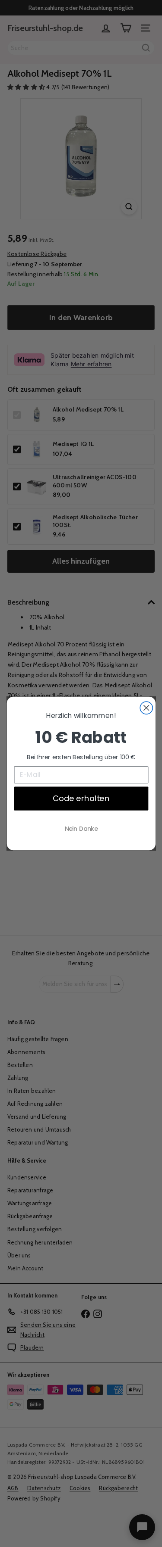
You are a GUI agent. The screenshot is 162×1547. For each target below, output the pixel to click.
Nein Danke (81, 829)
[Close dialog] (146, 708)
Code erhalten (80, 798)
